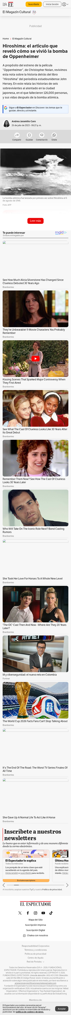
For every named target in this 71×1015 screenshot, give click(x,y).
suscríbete (25, 873)
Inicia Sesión (52, 4)
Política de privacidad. (52, 889)
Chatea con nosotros (37, 935)
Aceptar (62, 1008)
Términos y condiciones (35, 950)
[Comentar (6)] (41, 135)
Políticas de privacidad (35, 954)
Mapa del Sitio (36, 919)
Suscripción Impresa (35, 925)
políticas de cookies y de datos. (30, 1012)
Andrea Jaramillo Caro (24, 121)
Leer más (35, 220)
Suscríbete (33, 4)
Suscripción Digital (35, 930)
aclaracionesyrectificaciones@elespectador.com (35, 983)
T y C (32, 889)
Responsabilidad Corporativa (35, 946)
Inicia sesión (11, 873)
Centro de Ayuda (35, 958)
